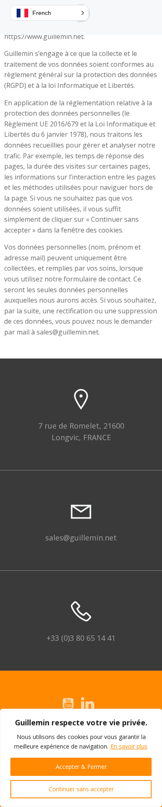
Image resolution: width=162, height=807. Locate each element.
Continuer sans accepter (81, 789)
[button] (49, 12)
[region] (81, 758)
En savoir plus (128, 746)
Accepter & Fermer (81, 767)
